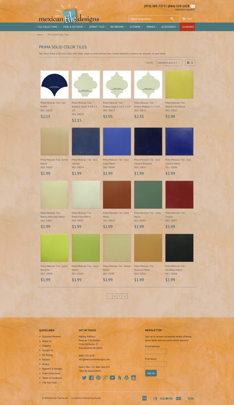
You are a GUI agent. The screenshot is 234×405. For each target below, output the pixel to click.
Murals (151, 26)
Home (40, 34)
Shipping (46, 345)
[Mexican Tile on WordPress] (126, 377)
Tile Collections (47, 26)
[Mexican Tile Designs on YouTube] (112, 378)
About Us (47, 341)
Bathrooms (117, 26)
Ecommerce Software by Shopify (86, 398)
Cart (189, 18)
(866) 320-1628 (178, 6)
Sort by (149, 62)
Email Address (152, 346)
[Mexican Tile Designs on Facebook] (91, 378)
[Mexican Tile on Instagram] (133, 377)
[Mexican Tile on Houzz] (119, 377)
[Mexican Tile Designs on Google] (105, 378)
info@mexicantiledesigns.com (94, 359)
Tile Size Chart (49, 382)
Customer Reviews (51, 336)
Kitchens (135, 26)
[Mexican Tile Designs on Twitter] (84, 378)
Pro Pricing (47, 354)
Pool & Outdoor (73, 26)
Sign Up (151, 373)
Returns (46, 359)
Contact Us (47, 350)
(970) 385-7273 (155, 6)
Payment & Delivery (52, 368)
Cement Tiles (97, 26)
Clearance (188, 26)
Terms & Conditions (52, 377)
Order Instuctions (51, 373)
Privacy (45, 364)
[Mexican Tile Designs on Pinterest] (98, 378)
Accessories (169, 26)
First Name (150, 358)
